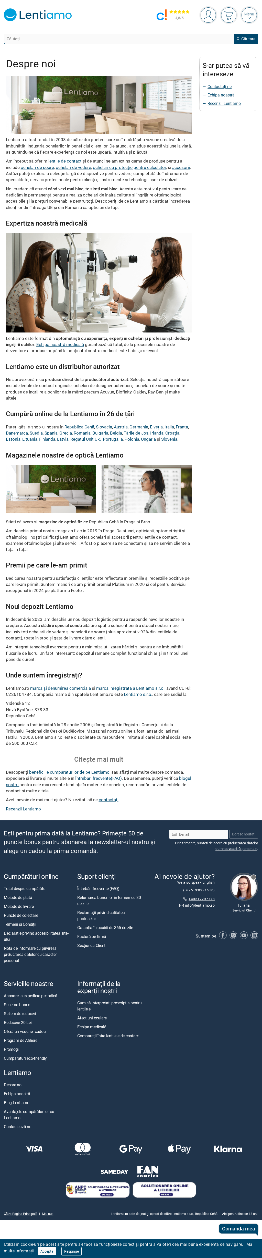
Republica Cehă (79, 427)
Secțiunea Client (91, 945)
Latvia (63, 439)
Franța (182, 427)
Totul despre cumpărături (26, 888)
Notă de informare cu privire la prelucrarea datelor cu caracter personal (30, 954)
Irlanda (156, 433)
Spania (51, 433)
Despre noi (13, 1085)
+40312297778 (202, 898)
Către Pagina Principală (20, 1213)
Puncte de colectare (21, 915)
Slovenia (169, 439)
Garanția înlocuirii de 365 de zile (105, 927)
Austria (121, 427)
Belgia (116, 433)
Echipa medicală (91, 1027)
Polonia (132, 439)
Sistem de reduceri (20, 1013)
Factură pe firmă (91, 936)
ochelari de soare (37, 167)
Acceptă (46, 1251)
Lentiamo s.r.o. (138, 694)
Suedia (36, 433)
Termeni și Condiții (20, 924)
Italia (169, 427)
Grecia (65, 433)
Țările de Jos (136, 433)
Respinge (71, 1251)
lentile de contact (65, 161)
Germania (138, 427)
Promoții (11, 1049)
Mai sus (47, 1213)
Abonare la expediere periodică (30, 995)
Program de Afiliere (20, 1040)
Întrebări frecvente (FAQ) (98, 888)
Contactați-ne (220, 86)
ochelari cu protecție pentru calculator (129, 167)
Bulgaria (100, 433)
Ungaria (148, 439)
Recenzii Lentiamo (23, 809)
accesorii (181, 167)
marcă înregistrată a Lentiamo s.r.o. (130, 688)
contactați (108, 800)
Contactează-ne (17, 1126)
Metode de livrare (19, 906)
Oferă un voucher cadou (25, 1031)
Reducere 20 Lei (17, 1022)
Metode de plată (18, 897)
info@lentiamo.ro (200, 905)
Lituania (29, 439)
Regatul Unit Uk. (85, 439)
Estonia (13, 439)
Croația (172, 433)
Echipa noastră (221, 95)
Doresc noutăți (243, 834)
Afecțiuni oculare (92, 1018)
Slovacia (104, 427)
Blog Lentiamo (16, 1102)
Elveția (156, 427)
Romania (82, 433)
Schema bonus (17, 1004)
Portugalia (113, 439)
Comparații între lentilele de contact (108, 1036)
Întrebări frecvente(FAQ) (98, 778)
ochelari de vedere (73, 167)
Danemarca (17, 433)
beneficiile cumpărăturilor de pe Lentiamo (69, 772)
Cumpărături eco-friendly (25, 1058)
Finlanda (47, 439)
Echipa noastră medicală (60, 344)
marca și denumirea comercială (60, 688)
